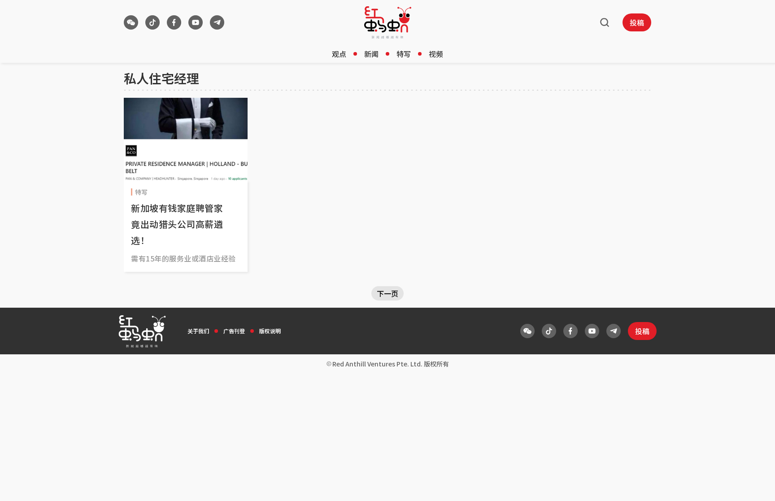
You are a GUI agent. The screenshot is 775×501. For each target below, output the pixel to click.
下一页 (387, 293)
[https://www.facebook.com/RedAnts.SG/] (174, 22)
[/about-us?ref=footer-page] (131, 22)
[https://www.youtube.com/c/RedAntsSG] (195, 22)
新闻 (371, 53)
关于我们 (198, 331)
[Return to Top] (754, 485)
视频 (436, 53)
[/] (387, 22)
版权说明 (270, 331)
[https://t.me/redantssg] (217, 22)
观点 (339, 53)
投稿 (637, 22)
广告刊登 (234, 331)
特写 (403, 53)
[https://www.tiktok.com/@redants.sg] (152, 22)
